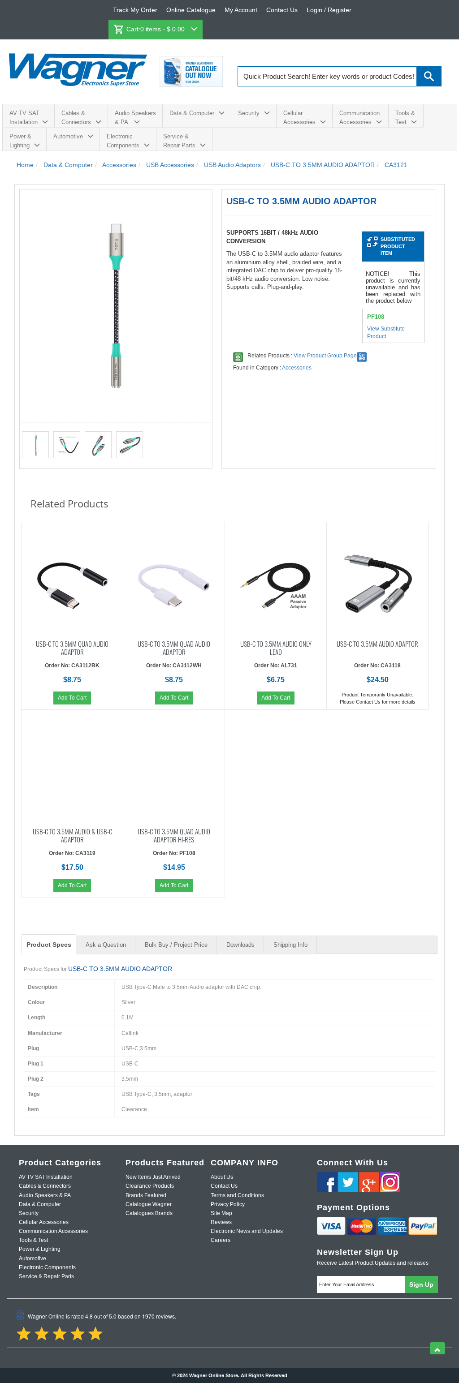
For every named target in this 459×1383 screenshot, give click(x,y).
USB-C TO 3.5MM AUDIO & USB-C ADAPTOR (72, 834)
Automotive (68, 136)
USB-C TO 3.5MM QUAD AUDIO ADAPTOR (72, 647)
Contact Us (282, 9)
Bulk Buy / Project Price (176, 944)
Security (249, 113)
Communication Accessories (359, 117)
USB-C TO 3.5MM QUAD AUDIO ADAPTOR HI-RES (174, 834)
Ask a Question (106, 944)
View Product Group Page (325, 355)
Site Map (221, 1213)
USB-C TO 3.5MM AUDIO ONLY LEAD (276, 647)
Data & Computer (191, 113)
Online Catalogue (191, 9)
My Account (241, 9)
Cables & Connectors (76, 117)
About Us (222, 1177)
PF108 (375, 317)
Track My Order (135, 9)
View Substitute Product (386, 332)
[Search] (429, 76)
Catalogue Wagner (149, 1204)
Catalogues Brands (149, 1213)
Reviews (221, 1222)
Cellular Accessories (299, 117)
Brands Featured (146, 1195)
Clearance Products (150, 1186)
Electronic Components (123, 141)
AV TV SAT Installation (24, 117)
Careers (220, 1240)
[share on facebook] (327, 1182)
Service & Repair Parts (179, 141)
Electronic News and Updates (247, 1231)
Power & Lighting (20, 141)
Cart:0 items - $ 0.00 (156, 29)
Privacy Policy (228, 1204)
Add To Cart (72, 698)
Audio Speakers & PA (135, 117)
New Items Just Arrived (153, 1177)
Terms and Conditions (237, 1195)
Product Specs (48, 944)
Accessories (297, 368)
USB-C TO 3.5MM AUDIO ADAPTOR (377, 643)
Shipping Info (290, 944)
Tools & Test (405, 117)
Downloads (240, 944)
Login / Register (329, 9)
